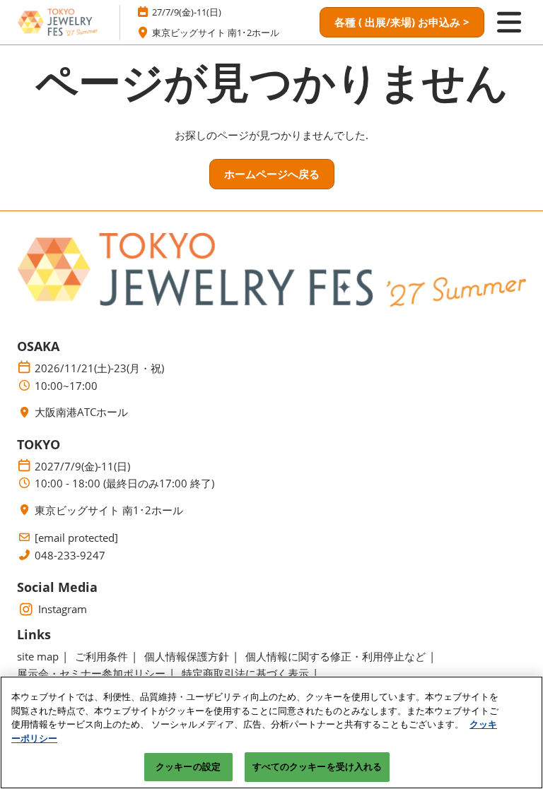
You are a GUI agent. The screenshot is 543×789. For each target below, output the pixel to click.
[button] (402, 22)
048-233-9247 (70, 555)
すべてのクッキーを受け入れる (317, 766)
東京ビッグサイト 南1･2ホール (215, 32)
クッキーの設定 (188, 766)
